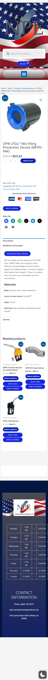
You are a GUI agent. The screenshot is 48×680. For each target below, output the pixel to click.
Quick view (12, 384)
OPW (18, 189)
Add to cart (28, 161)
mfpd (13, 189)
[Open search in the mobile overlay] (24, 54)
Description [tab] (8, 241)
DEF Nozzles (17, 186)
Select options (10, 378)
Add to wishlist (12, 208)
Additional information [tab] (13, 246)
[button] (24, 74)
